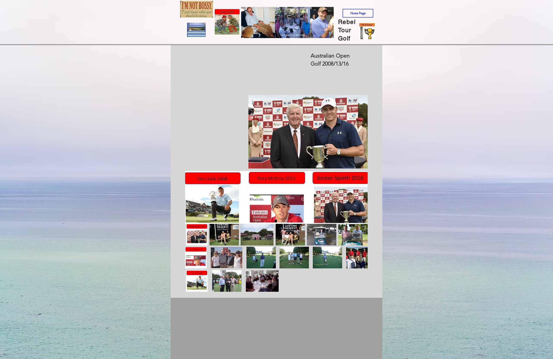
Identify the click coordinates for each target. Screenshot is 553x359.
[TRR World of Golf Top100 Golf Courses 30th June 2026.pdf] (196, 30)
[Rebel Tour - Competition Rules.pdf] (227, 22)
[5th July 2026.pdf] (367, 31)
